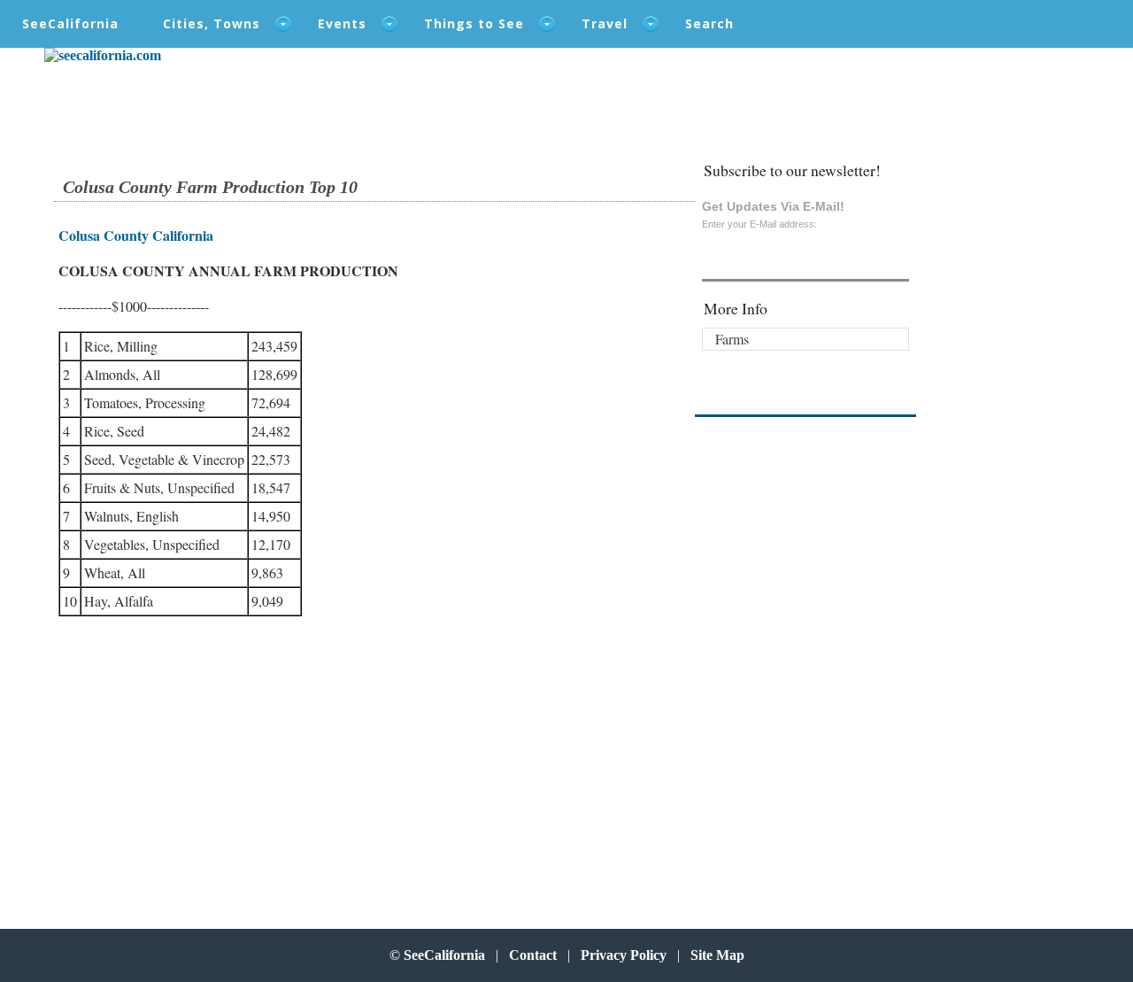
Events (342, 23)
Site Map (717, 955)
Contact (533, 955)
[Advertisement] (207, 754)
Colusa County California (135, 235)
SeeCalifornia (70, 23)
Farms (732, 338)
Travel (605, 23)
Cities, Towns (211, 23)
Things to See (474, 23)
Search (709, 23)
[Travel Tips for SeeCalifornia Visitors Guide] (102, 55)
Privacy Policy (624, 955)
